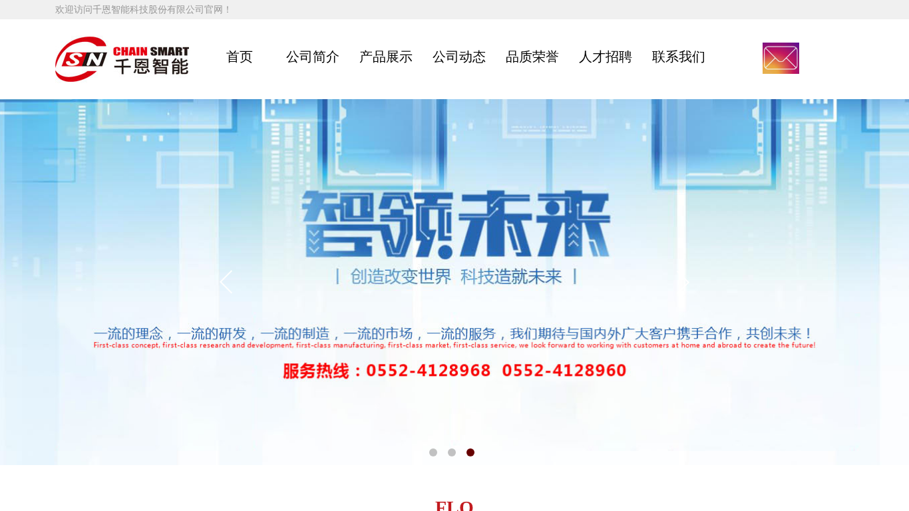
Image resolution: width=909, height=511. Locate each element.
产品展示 (386, 56)
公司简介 (312, 56)
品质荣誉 (532, 56)
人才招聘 (605, 56)
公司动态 (459, 56)
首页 (239, 56)
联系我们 (678, 56)
